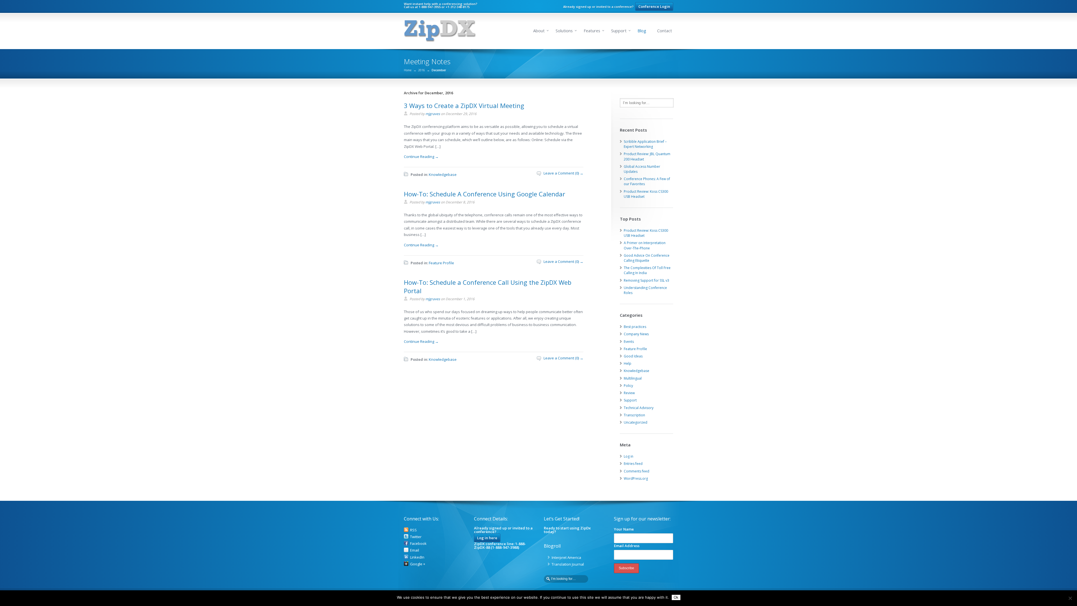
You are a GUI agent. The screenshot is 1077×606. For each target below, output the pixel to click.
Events (629, 341)
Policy (628, 385)
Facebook (418, 543)
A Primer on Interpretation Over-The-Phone (645, 245)
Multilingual (633, 378)
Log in (628, 456)
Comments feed (636, 471)
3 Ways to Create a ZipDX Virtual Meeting (464, 105)
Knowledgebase (443, 174)
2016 (421, 70)
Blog (642, 30)
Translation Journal (568, 564)
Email (414, 550)
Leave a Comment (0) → (563, 173)
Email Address (626, 545)
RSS (413, 529)
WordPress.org (636, 478)
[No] (1070, 598)
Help (627, 363)
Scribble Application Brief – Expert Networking (645, 144)
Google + (417, 563)
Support (619, 30)
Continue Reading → (421, 156)
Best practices (635, 326)
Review (629, 393)
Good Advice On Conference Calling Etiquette (646, 258)
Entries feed (633, 463)
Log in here (487, 537)
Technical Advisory (638, 407)
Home (407, 70)
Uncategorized (635, 422)
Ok (676, 597)
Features (592, 30)
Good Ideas (633, 356)
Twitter (416, 536)
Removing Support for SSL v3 (646, 280)
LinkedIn (417, 557)
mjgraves (432, 113)
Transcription (634, 415)
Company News (636, 334)
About (539, 30)
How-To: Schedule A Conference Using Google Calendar (484, 194)
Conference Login (654, 6)
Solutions (564, 30)
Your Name (624, 529)
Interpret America (566, 557)
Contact (664, 30)
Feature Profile (441, 262)
